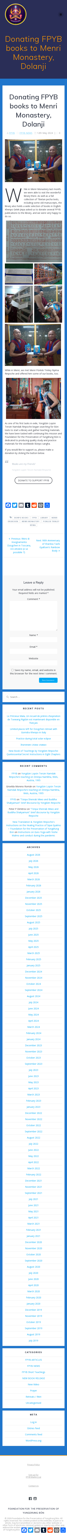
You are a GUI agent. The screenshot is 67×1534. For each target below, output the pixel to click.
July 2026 (33, 860)
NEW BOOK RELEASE (33, 1378)
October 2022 (33, 1125)
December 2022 (33, 1113)
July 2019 (33, 1340)
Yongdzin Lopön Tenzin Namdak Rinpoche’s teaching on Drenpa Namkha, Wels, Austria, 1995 (33, 777)
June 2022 (33, 1149)
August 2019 (33, 1334)
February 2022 (33, 1174)
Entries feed (33, 1428)
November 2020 (33, 1248)
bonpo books (21, 517)
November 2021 (33, 1186)
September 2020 (33, 1260)
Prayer (33, 1390)
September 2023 (33, 1063)
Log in (33, 1422)
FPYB (12, 132)
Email (33, 646)
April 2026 (33, 873)
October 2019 (33, 1322)
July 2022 (33, 1143)
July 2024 (33, 1002)
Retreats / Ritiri (33, 1396)
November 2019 (33, 1315)
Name (33, 635)
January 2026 (33, 891)
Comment (33, 599)
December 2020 (33, 1242)
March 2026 (33, 879)
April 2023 (33, 1088)
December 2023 (33, 1045)
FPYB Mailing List (33, 1477)
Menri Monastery (31, 521)
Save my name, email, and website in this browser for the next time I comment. (33, 671)
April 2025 (33, 946)
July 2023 (33, 1069)
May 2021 (33, 1211)
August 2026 (33, 854)
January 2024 (33, 1039)
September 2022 (33, 1131)
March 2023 (33, 1094)
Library (44, 517)
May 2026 (33, 867)
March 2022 (33, 1168)
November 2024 (33, 977)
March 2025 (33, 953)
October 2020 (33, 1254)
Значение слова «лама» (33, 744)
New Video (33, 1384)
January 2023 (33, 1106)
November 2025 (33, 903)
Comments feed (33, 1434)
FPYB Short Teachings (33, 1372)
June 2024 (33, 1008)
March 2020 (33, 1291)
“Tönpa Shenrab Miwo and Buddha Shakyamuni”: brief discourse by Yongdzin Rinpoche (33, 812)
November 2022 (33, 1119)
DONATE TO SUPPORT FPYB (33, 480)
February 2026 (33, 885)
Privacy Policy (33, 1464)
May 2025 (33, 940)
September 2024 (33, 990)
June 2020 (33, 1279)
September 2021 (33, 1192)
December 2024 (33, 971)
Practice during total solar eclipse (33, 738)
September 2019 (33, 1328)
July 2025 (33, 928)
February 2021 (33, 1229)
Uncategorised (33, 1402)
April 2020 (33, 1285)
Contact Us (33, 1485)
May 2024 (33, 1014)
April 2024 (33, 1020)
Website (33, 658)
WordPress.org (33, 1440)
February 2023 (33, 1100)
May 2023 (33, 1082)
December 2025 (33, 897)
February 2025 (33, 959)
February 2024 (33, 1033)
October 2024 (33, 983)
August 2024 (33, 996)
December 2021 (33, 1180)
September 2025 (33, 916)
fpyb (34, 517)
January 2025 (33, 965)
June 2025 (33, 934)
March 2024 (33, 1026)
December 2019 (33, 1309)
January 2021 (33, 1236)
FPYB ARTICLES (33, 1359)
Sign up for (33, 1474)
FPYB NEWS (26, 132)
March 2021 (33, 1223)
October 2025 (33, 910)
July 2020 (33, 1272)
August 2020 (33, 1266)
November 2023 (33, 1051)
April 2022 (33, 1162)
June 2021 (33, 1205)
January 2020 (33, 1303)
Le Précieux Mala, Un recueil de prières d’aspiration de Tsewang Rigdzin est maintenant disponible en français (33, 719)
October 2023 (33, 1057)
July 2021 (33, 1199)
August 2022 (33, 1137)
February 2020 (33, 1297)
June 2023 (33, 1076)
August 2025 (33, 922)
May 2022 (33, 1156)
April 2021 (33, 1217)
